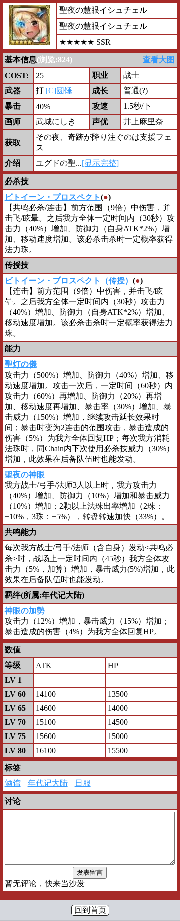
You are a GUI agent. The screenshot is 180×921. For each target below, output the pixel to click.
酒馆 (13, 783)
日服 (83, 783)
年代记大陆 (48, 783)
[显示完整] (100, 163)
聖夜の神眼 (25, 474)
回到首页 (90, 910)
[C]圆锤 (59, 90)
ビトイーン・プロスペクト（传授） (69, 280)
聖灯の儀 (21, 364)
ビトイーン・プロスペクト (53, 197)
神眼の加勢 (25, 610)
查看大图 (159, 59)
